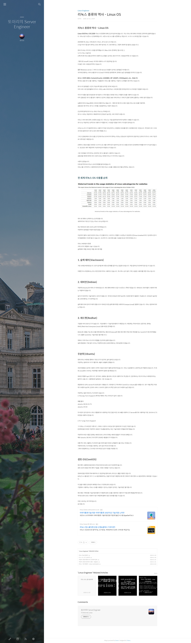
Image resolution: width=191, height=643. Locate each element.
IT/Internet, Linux (86, 613)
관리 (33, 639)
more (155, 573)
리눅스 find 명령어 (83, 555)
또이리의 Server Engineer (22, 24)
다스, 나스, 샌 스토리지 (84, 557)
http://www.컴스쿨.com (87, 524)
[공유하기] (84, 542)
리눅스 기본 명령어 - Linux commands (89, 564)
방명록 (18, 639)
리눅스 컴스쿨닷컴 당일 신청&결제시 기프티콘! (97, 527)
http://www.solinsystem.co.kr (89, 510)
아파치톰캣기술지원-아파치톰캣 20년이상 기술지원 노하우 (102, 513)
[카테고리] (4, 4)
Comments (83, 602)
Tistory (128, 640)
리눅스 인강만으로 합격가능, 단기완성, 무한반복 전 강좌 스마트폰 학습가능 (105, 530)
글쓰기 (10, 639)
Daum (117, 640)
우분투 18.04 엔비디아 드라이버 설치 (88, 559)
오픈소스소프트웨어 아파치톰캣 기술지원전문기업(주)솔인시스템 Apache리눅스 (107, 515)
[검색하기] (39, 4)
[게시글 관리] (86, 542)
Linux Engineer (83, 11)
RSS (26, 639)
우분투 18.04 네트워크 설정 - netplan (88, 562)
